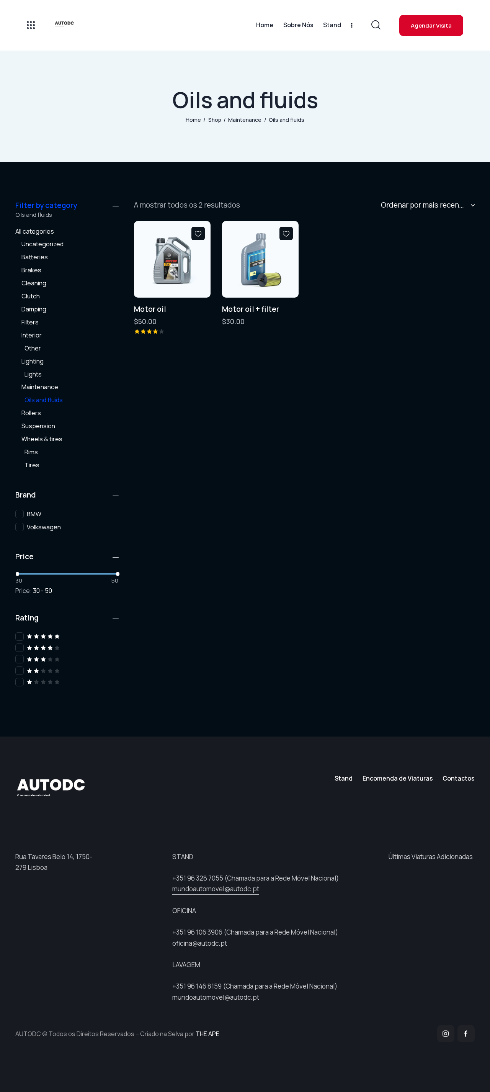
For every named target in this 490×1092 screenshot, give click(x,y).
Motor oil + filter (250, 309)
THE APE (207, 1034)
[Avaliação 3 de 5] (67, 659)
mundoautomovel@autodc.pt (215, 888)
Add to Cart (191, 291)
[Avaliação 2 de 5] (67, 671)
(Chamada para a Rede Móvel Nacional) (255, 878)
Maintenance (244, 119)
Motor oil (150, 309)
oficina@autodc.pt (199, 943)
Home (193, 119)
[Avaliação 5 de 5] (67, 636)
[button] (198, 233)
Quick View (153, 291)
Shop (214, 119)
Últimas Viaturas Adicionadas (431, 856)
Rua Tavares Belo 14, (45, 856)
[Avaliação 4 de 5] (67, 648)
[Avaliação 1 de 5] (67, 682)
